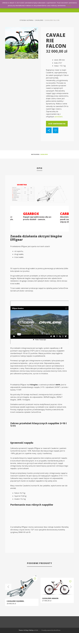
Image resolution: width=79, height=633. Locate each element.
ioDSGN (36, 630)
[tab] (39, 168)
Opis (39, 168)
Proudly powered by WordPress (51, 630)
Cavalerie (39, 20)
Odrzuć (68, 5)
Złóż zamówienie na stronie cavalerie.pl (56, 124)
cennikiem (59, 116)
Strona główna (26, 20)
